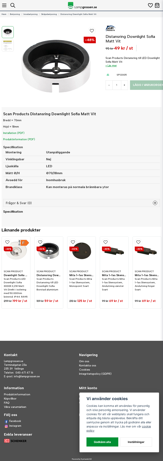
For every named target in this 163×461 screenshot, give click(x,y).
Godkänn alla (102, 442)
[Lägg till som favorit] (150, 5)
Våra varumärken (15, 407)
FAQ (7, 402)
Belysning (15, 14)
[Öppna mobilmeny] (4, 5)
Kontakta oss (87, 365)
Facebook (15, 421)
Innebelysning (30, 14)
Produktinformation (17, 394)
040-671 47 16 (24, 372)
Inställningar (136, 442)
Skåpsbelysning (49, 14)
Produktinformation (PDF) (19, 139)
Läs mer (112, 65)
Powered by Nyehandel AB (81, 459)
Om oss (84, 361)
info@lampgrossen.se (27, 376)
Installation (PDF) (13, 133)
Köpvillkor (10, 398)
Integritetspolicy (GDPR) (95, 374)
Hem (4, 14)
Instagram (15, 425)
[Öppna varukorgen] (157, 5)
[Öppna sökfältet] (13, 5)
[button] (91, 30)
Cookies (84, 369)
